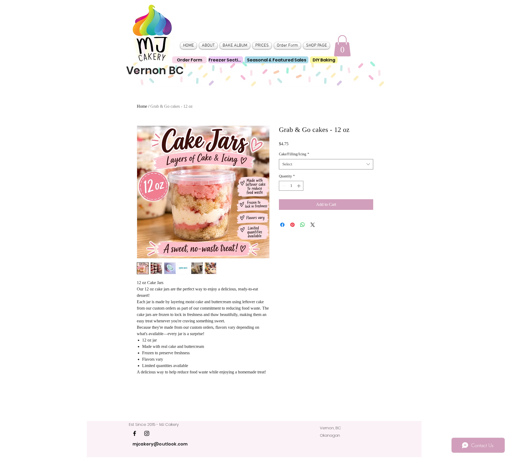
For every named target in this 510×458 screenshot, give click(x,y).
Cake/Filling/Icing (294, 154)
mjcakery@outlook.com (160, 444)
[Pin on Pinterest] (292, 225)
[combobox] (326, 164)
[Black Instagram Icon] (146, 433)
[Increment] (299, 185)
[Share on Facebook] (282, 225)
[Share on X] (312, 225)
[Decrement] (283, 185)
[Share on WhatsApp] (302, 225)
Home (142, 106)
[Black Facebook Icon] (134, 433)
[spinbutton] (291, 185)
